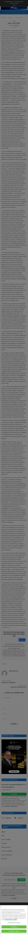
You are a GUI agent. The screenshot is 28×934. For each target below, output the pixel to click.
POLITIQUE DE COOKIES (11, 919)
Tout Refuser (14, 927)
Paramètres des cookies (14, 922)
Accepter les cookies (14, 931)
